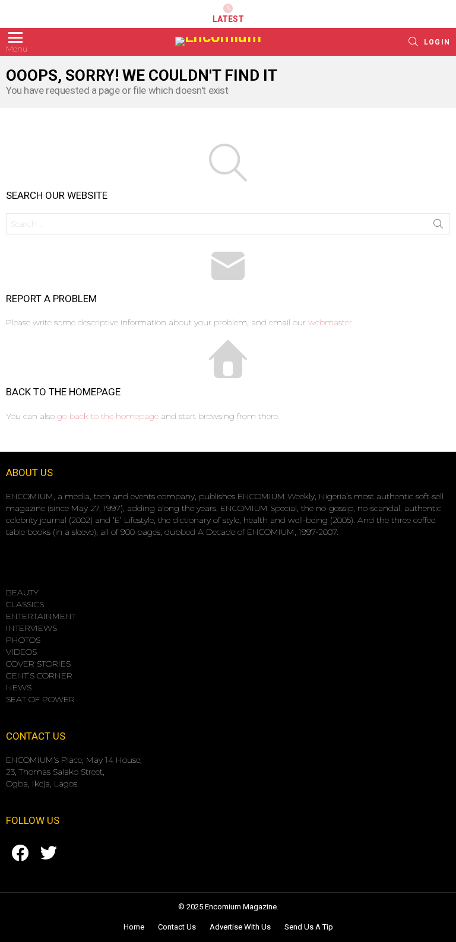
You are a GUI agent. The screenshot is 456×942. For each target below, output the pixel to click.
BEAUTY (22, 592)
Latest (228, 19)
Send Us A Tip (308, 926)
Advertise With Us (240, 926)
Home (134, 926)
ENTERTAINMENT (41, 616)
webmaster (330, 322)
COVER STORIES (38, 663)
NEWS (18, 687)
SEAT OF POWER (40, 699)
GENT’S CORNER (39, 675)
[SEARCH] (413, 41)
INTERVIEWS (31, 628)
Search (438, 226)
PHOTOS (23, 640)
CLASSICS (25, 604)
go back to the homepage (108, 416)
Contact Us (177, 926)
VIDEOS (21, 651)
